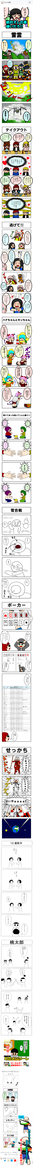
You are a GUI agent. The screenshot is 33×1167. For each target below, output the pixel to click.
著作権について (25, 1152)
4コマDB (7, 2)
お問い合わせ (24, 1154)
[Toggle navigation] (29, 2)
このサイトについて (5, 1152)
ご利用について (16, 1152)
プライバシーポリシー (14, 1154)
